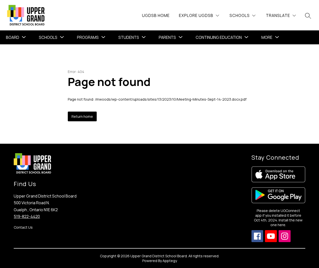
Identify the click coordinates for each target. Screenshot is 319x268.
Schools (48, 37)
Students (128, 37)
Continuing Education (219, 37)
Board (12, 37)
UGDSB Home (156, 15)
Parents (167, 37)
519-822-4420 (27, 216)
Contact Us (23, 227)
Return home (82, 116)
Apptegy (169, 260)
